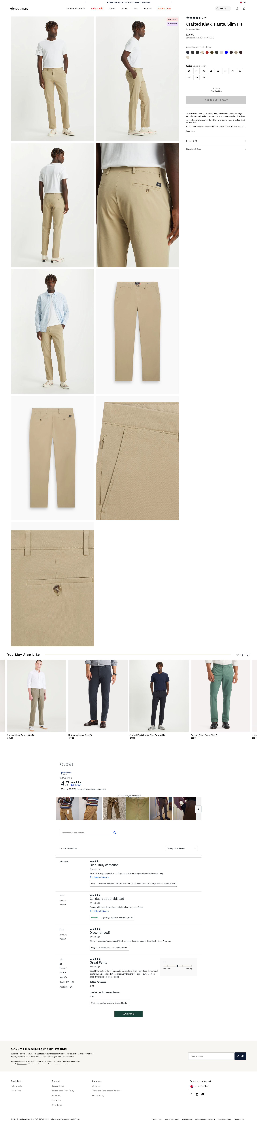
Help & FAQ (56, 1095)
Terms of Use (187, 1119)
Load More (128, 1014)
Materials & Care (193, 149)
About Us (96, 1086)
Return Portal (17, 1086)
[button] (85, 2)
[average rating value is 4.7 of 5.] (194, 17)
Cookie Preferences (172, 1119)
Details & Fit (191, 141)
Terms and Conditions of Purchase (107, 1091)
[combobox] (183, 848)
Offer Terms (57, 1105)
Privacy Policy (22, 1064)
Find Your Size (216, 91)
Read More (190, 131)
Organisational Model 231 (205, 1119)
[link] (76, 783)
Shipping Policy (58, 1086)
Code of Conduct (224, 1119)
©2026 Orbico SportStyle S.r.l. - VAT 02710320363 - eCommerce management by (42, 1119)
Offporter (76, 1119)
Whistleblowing (240, 1119)
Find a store (16, 1091)
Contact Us (56, 1100)
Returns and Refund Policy (63, 1091)
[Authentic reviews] (66, 773)
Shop (148, 2)
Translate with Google (99, 877)
